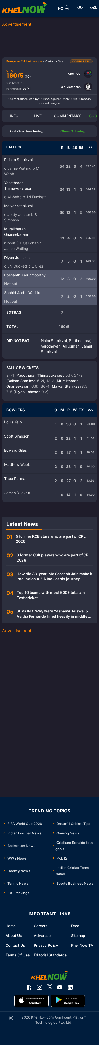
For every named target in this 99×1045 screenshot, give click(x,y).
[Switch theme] (80, 8)
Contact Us (15, 945)
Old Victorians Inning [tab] (26, 131)
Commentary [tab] (67, 116)
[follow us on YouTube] (59, 987)
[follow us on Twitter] (49, 987)
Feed (75, 926)
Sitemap (78, 935)
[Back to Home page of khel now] (24, 8)
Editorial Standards (50, 955)
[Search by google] (67, 8)
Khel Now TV (82, 945)
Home (11, 926)
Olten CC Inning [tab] (72, 131)
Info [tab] (14, 116)
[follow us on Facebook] (29, 987)
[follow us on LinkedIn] (70, 987)
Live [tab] (38, 116)
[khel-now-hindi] (93, 8)
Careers (41, 926)
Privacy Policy (46, 945)
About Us (14, 935)
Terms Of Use (18, 955)
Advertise (42, 935)
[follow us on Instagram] (39, 987)
